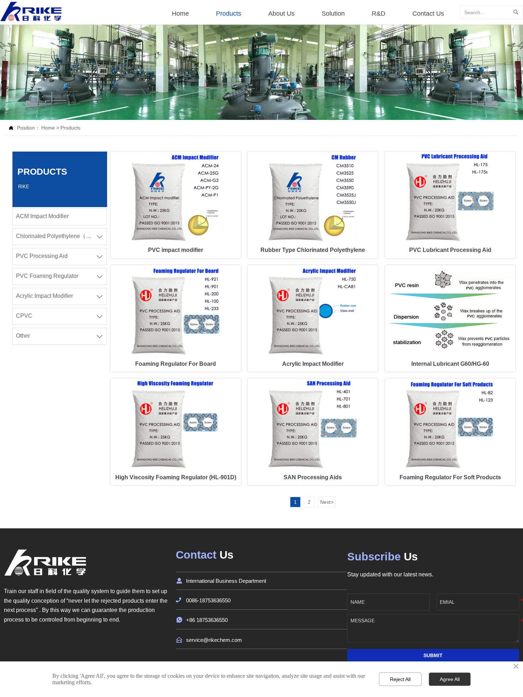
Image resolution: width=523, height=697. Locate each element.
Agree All (450, 679)
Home (48, 128)
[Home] (31, 11)
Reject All (400, 679)
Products (70, 128)
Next (326, 502)
